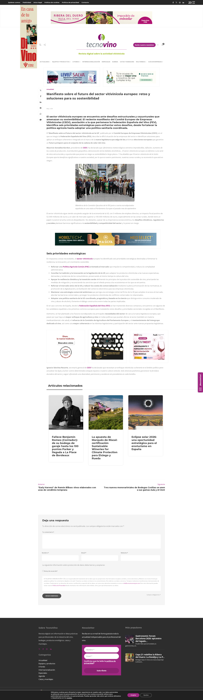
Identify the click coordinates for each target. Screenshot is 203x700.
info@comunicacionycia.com (131, 583)
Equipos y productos (60, 62)
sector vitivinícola (85, 258)
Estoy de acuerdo (50, 571)
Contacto (85, 2)
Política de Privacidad (59, 585)
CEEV (85, 147)
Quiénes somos (14, 2)
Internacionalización (91, 62)
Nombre (45, 553)
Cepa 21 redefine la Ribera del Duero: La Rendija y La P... (150, 655)
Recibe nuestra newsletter (144, 45)
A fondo (76, 62)
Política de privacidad (70, 2)
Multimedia (140, 62)
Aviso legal (38, 2)
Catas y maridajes (127, 62)
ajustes (69, 698)
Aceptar (133, 695)
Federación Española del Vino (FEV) (94, 305)
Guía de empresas (155, 62)
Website (124, 553)
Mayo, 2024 (50, 108)
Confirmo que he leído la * (100, 662)
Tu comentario (48, 532)
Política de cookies (52, 2)
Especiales (106, 62)
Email (83, 553)
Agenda (115, 62)
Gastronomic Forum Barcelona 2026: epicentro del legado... (148, 638)
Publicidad (27, 2)
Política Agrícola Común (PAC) (76, 266)
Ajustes (146, 695)
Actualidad (44, 62)
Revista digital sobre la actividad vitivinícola (102, 53)
